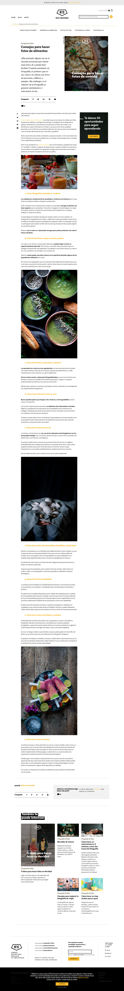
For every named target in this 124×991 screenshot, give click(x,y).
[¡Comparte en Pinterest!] (49, 99)
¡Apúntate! (74, 958)
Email (109, 953)
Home (13, 17)
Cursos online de (44, 943)
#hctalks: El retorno (65, 842)
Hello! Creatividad (28, 785)
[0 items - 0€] (112, 10)
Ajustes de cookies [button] (62, 987)
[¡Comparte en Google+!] (44, 99)
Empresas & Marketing (48, 30)
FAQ (108, 950)
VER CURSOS (94, 136)
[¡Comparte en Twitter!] (38, 99)
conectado (97, 789)
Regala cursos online (44, 957)
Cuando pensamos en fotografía (32, 120)
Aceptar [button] (62, 983)
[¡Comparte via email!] (55, 99)
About (26, 17)
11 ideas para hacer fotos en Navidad (36, 871)
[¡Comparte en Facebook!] (17, 114)
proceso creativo (43, 145)
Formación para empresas (46, 960)
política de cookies (83, 977)
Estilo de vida (66, 30)
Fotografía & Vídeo (82, 30)
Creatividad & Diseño (28, 30)
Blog (20, 17)
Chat (109, 956)
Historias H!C (98, 30)
